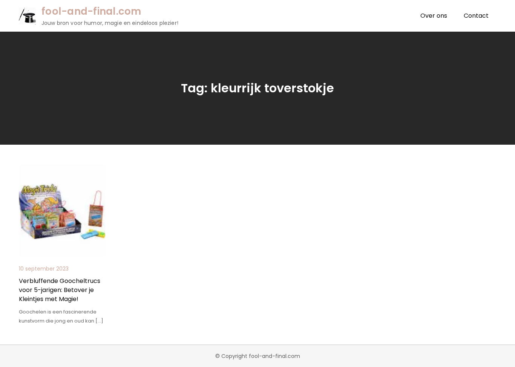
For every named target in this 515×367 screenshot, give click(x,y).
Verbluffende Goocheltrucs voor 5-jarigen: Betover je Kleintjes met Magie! (59, 290)
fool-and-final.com (91, 11)
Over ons (433, 15)
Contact (476, 15)
